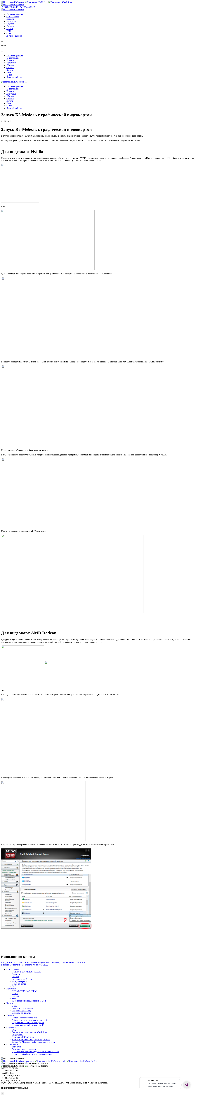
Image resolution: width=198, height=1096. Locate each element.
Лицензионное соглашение (24, 1049)
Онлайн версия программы (24, 1018)
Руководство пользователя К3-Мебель (29, 1032)
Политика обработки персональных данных (32, 1054)
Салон (15, 993)
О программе (12, 16)
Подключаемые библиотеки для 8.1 (28, 1025)
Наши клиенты (19, 984)
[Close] (2, 51)
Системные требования (22, 979)
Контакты (16, 1047)
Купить (9, 28)
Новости (10, 19)
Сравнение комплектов (22, 1008)
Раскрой (15, 996)
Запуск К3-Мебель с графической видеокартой (33, 1042)
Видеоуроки (17, 1035)
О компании (12, 1044)
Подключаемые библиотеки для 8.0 (28, 1022)
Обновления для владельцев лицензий (29, 1020)
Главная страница (14, 14)
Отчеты (15, 976)
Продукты (11, 21)
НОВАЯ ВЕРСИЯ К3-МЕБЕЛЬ (26, 972)
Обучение (10, 24)
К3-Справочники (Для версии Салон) (29, 1001)
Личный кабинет (14, 36)
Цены (14, 1005)
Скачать (10, 26)
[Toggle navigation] (26, 82)
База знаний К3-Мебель (23, 1037)
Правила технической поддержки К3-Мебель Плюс (35, 1051)
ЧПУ (14, 998)
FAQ (8, 31)
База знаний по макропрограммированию (31, 1039)
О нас (9, 33)
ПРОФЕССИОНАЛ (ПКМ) (24, 991)
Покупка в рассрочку (21, 1010)
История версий (19, 981)
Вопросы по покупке (21, 1013)
